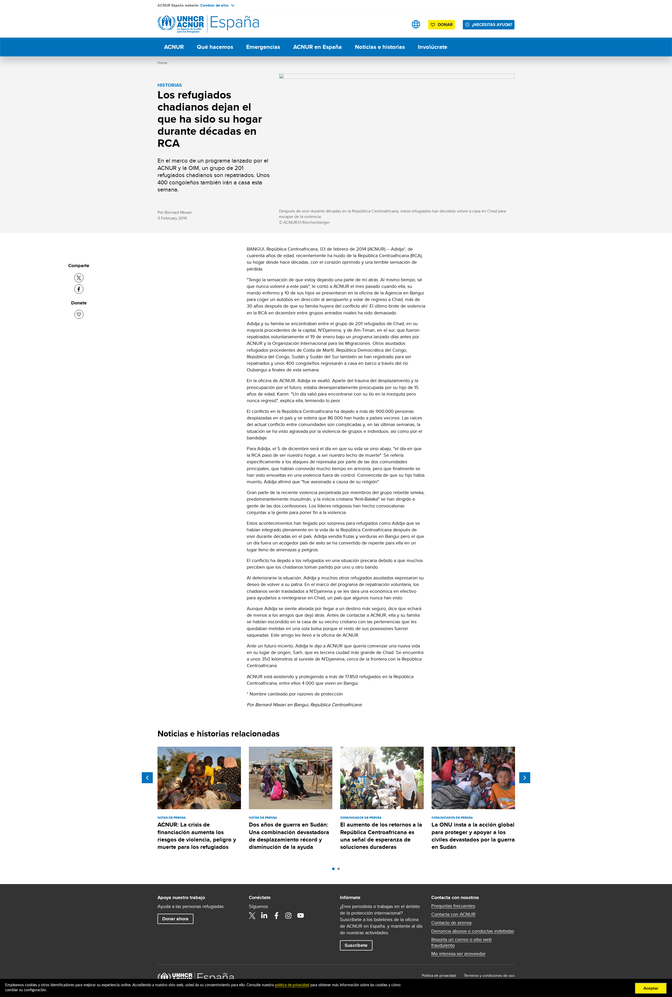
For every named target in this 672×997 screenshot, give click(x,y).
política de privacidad (292, 985)
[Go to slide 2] (340, 870)
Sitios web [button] (416, 24)
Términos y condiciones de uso (489, 975)
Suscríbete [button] (356, 945)
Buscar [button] (399, 24)
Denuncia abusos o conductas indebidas (472, 931)
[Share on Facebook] (78, 289)
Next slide (524, 777)
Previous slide (147, 777)
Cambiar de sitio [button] (214, 5)
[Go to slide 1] (334, 870)
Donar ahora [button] (175, 918)
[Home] (194, 24)
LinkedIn (264, 915)
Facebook (276, 915)
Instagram (288, 915)
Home (162, 62)
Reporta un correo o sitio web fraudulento (461, 942)
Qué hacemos (215, 47)
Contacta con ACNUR (453, 914)
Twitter (252, 915)
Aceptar (650, 988)
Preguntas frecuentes (453, 906)
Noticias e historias (380, 47)
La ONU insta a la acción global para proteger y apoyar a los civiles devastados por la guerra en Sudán (473, 835)
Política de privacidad (439, 975)
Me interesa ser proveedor (458, 954)
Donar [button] (445, 25)
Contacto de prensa (451, 923)
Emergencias (263, 47)
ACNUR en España (317, 47)
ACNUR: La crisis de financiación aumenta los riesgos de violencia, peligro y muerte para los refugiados (197, 835)
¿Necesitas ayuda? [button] (492, 25)
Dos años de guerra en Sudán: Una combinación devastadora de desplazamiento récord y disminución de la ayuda (289, 835)
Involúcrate (432, 47)
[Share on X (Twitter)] (78, 277)
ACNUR (174, 47)
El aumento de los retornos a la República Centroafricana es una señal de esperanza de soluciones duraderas (381, 835)
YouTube (300, 915)
